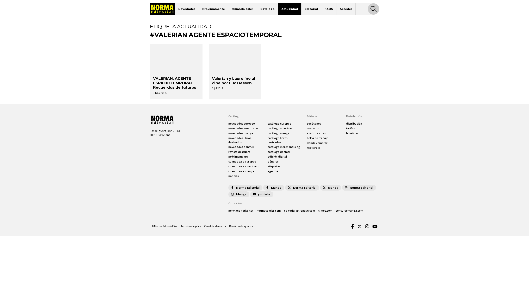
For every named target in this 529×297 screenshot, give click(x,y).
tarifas (350, 128)
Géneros (273, 161)
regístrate (313, 148)
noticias (233, 176)
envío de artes (316, 133)
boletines (352, 133)
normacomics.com (269, 210)
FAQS (329, 9)
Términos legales (191, 226)
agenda (273, 171)
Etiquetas (274, 166)
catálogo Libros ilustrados (277, 140)
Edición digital (277, 156)
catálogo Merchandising (284, 147)
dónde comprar (317, 143)
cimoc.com (325, 210)
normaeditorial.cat (240, 210)
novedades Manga (240, 133)
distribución (354, 123)
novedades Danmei (241, 147)
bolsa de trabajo (317, 138)
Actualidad (289, 9)
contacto (312, 128)
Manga (276, 188)
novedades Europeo (241, 123)
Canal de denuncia (215, 226)
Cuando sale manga (241, 171)
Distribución (354, 116)
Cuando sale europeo (242, 161)
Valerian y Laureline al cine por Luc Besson (233, 80)
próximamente (238, 156)
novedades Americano (243, 128)
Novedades (186, 9)
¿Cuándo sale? (243, 9)
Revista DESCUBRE (239, 152)
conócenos (314, 123)
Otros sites (235, 203)
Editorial (311, 9)
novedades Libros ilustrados (239, 140)
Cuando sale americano (243, 166)
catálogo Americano (281, 128)
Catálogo (267, 9)
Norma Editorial (248, 188)
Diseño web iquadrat (241, 226)
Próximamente (213, 9)
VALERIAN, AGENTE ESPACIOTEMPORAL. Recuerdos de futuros (174, 83)
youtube (264, 194)
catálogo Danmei (279, 152)
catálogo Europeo (279, 123)
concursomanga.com (349, 210)
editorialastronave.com (299, 210)
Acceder (346, 9)
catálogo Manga (278, 133)
